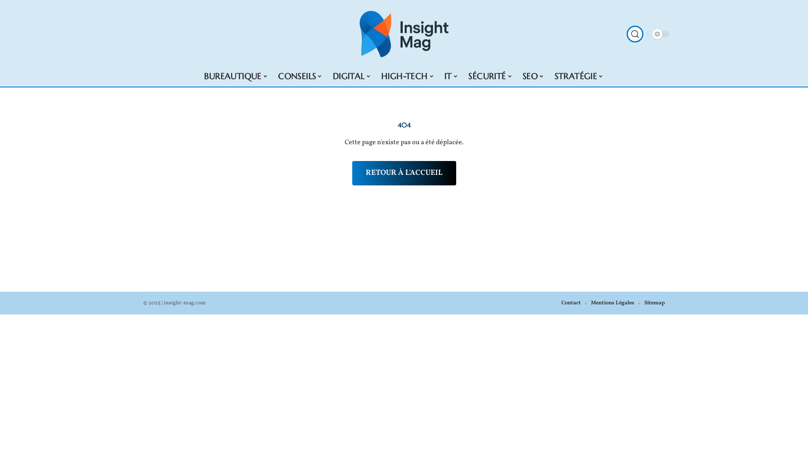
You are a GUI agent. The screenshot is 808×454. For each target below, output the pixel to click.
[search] (635, 34)
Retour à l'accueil (404, 173)
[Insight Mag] (404, 34)
